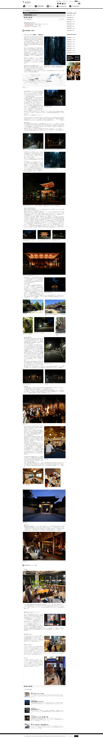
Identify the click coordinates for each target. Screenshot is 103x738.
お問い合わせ (71, 1)
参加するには (65, 1)
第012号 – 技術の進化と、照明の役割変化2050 (40, 724)
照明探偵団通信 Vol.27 (35, 709)
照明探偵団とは (59, 1)
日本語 (76, 1)
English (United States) (78, 1)
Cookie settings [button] (70, 736)
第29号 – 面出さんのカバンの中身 (37, 693)
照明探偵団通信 (29, 19)
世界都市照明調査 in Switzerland (37, 701)
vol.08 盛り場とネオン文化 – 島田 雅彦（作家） (40, 716)
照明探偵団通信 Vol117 (28, 26)
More (47, 696)
